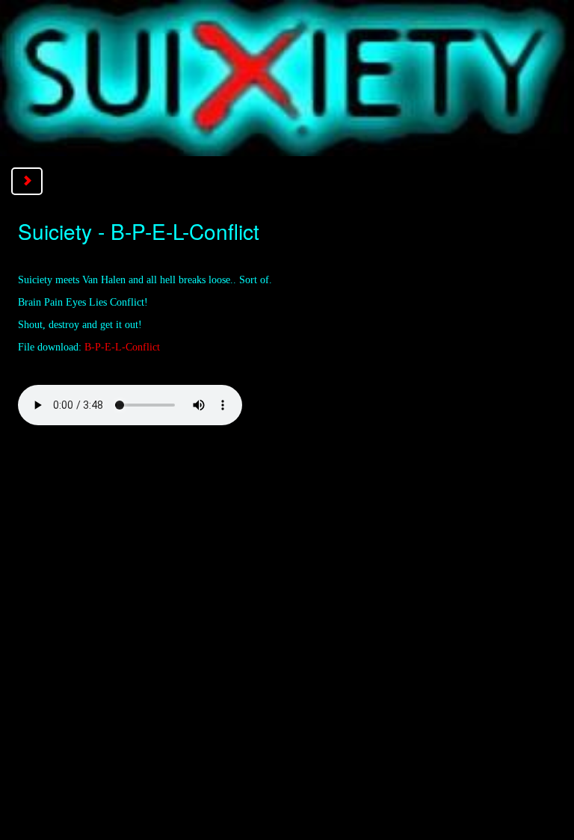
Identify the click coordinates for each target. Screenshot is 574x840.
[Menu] (27, 181)
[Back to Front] (287, 77)
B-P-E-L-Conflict (122, 347)
